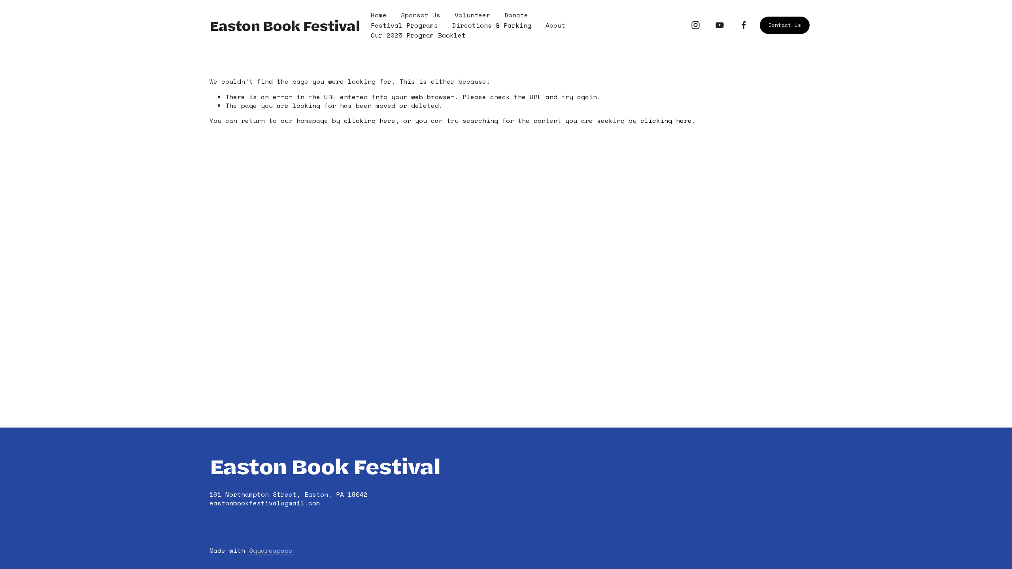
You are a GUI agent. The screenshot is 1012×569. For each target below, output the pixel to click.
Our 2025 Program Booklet (418, 35)
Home (379, 15)
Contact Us (784, 25)
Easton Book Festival (285, 25)
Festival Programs (404, 25)
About (555, 25)
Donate (516, 15)
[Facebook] (744, 25)
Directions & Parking (491, 25)
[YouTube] (720, 25)
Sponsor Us (420, 15)
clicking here (369, 120)
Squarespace (271, 550)
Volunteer (472, 15)
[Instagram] (695, 25)
